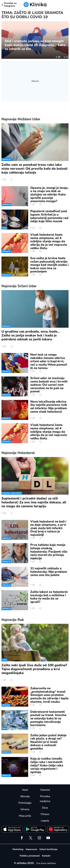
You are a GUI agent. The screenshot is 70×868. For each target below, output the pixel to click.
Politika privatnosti (30, 855)
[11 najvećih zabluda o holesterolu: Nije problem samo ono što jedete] (14, 577)
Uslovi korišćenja (48, 849)
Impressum (31, 849)
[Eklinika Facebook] (22, 838)
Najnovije (20, 119)
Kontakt (46, 855)
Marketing (18, 849)
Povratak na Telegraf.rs (10, 4)
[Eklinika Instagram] (39, 838)
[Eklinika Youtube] (48, 838)
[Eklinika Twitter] (30, 838)
